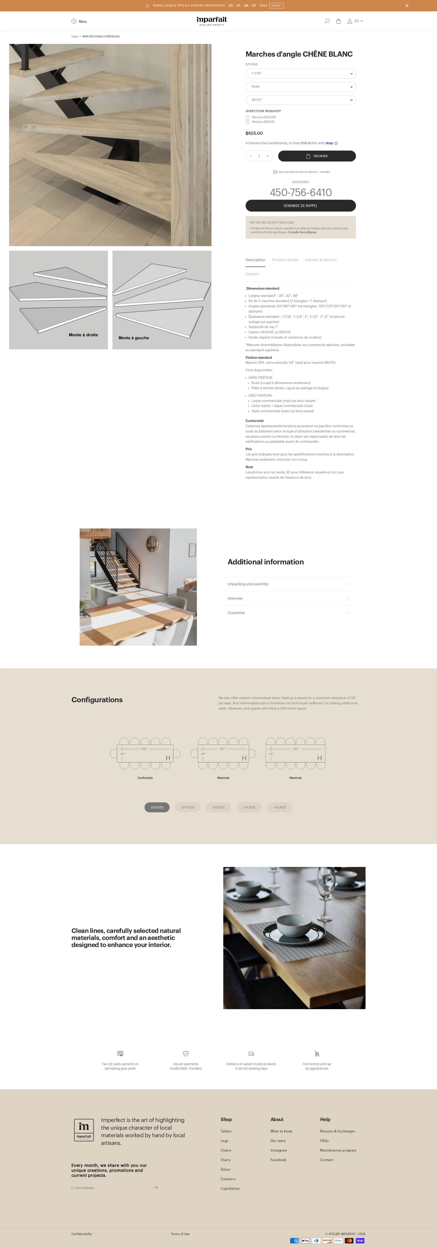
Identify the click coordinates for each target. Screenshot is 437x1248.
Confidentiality (81, 1234)
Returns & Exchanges (337, 1131)
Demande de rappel (301, 205)
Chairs (226, 1150)
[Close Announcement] (407, 6)
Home (74, 36)
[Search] (327, 21)
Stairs (226, 1159)
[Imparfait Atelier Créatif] (212, 21)
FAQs (324, 1140)
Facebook (279, 1159)
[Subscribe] (155, 1188)
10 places (187, 807)
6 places (249, 807)
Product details (285, 260)
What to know (282, 1131)
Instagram (279, 1150)
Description (255, 260)
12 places (157, 807)
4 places (280, 807)
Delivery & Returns (321, 260)
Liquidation (230, 1188)
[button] (79, 21)
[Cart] (338, 21)
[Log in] (349, 21)
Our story (278, 1140)
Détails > (277, 5)
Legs (224, 1140)
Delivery (252, 274)
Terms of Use (180, 1234)
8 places (218, 807)
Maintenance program (338, 1150)
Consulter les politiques (302, 232)
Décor (226, 1169)
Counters (228, 1179)
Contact (326, 1159)
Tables (226, 1131)
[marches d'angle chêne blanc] (110, 145)
